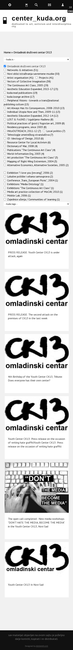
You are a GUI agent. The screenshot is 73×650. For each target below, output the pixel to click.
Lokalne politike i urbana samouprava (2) (30, 176)
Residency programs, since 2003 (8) (27, 127)
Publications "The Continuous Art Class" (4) (31, 150)
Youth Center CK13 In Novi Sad (25, 584)
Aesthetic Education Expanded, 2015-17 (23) (32, 89)
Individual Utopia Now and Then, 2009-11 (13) (33, 111)
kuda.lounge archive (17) (20, 96)
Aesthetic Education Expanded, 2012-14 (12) (32, 115)
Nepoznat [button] (62, 5)
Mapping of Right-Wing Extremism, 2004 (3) (32, 161)
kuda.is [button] (23, 5)
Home (7, 52)
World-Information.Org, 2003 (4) (25, 153)
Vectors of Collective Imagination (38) (29, 81)
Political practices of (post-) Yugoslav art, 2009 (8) (36, 123)
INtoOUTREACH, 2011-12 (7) (24, 131)
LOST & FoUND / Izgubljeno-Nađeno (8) (30, 119)
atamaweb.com (42, 646)
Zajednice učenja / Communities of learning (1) (33, 199)
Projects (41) (46, 77)
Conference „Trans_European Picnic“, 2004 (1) (32, 180)
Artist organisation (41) (20, 77)
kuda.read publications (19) (22, 92)
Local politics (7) (55, 131)
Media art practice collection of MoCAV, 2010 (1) (35, 191)
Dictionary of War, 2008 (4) (22, 146)
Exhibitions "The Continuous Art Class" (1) (30, 188)
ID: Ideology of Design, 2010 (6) (25, 138)
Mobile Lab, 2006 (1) (19, 195)
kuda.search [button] (36, 5)
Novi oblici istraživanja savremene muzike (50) (33, 73)
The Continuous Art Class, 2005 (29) (27, 85)
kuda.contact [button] (49, 5)
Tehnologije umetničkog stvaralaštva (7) (30, 134)
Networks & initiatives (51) (22, 70)
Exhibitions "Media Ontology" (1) (25, 184)
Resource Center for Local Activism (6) (29, 142)
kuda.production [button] (9, 5)
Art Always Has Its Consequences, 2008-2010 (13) (36, 108)
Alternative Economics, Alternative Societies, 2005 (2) (38, 165)
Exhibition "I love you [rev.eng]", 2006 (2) (30, 172)
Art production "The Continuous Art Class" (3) (32, 157)
